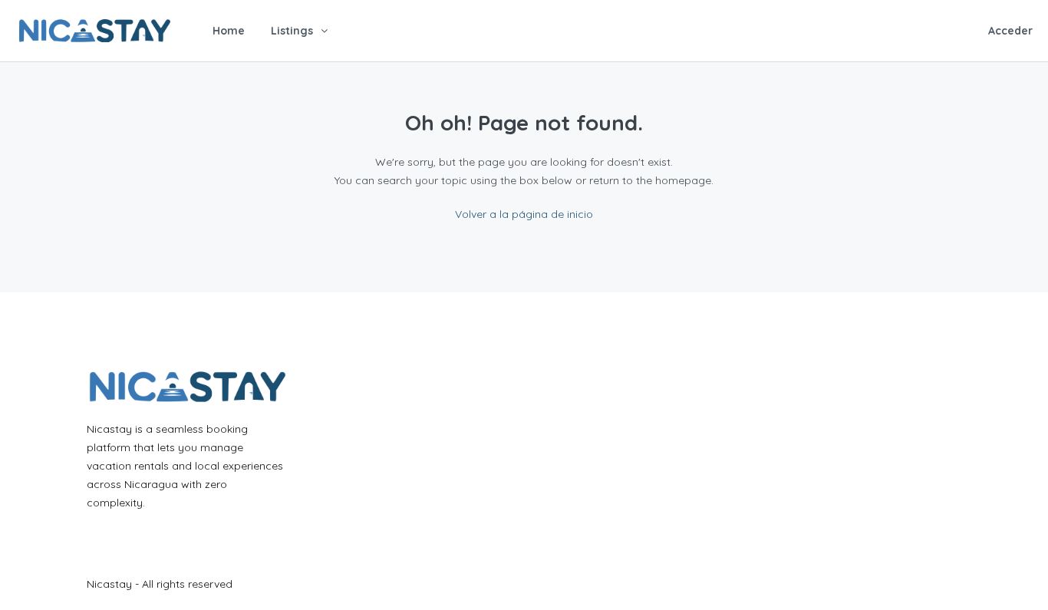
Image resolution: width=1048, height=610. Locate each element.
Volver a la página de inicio (524, 214)
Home (229, 31)
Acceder (1010, 31)
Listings (292, 31)
